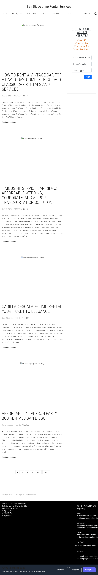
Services (55, 14)
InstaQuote (17, 14)
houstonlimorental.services (87, 556)
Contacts (86, 14)
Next (38, 472)
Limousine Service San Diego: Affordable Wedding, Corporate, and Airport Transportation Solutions (29, 195)
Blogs (25, 96)
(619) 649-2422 (8, 515)
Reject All (75, 570)
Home (5, 14)
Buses (44, 14)
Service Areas (71, 14)
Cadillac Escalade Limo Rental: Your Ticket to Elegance (32, 309)
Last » (46, 472)
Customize (61, 570)
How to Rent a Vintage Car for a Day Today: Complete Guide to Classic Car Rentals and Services (32, 82)
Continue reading (8, 122)
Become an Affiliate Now (85, 546)
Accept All (89, 570)
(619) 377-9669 (8, 511)
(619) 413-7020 (8, 513)
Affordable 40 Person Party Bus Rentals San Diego (29, 416)
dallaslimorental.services (86, 535)
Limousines (31, 14)
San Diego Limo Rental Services (49, 6)
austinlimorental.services (86, 516)
